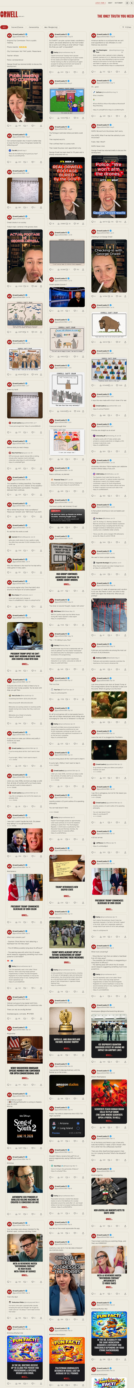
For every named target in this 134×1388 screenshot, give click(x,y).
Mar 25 (112, 1007)
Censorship (34, 27)
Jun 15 (70, 538)
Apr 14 (112, 863)
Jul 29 (28, 218)
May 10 (112, 646)
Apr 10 (70, 914)
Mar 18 (28, 1096)
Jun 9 (28, 561)
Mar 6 (70, 1224)
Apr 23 (112, 733)
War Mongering (51, 27)
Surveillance (17, 27)
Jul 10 (28, 343)
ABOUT (110, 3)
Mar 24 (28, 1030)
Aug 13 (112, 83)
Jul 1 (111, 426)
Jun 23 (112, 507)
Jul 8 (69, 368)
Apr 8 (70, 1003)
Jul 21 (112, 233)
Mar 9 (70, 1188)
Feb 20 (112, 1370)
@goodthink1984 (19, 37)
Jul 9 (111, 353)
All (4, 27)
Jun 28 (70, 470)
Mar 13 (112, 1138)
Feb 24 (112, 1305)
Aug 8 (70, 83)
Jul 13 (70, 322)
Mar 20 (70, 1066)
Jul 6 (27, 173)
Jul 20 (70, 235)
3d (27, 36)
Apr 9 (28, 933)
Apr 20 (112, 833)
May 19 (70, 636)
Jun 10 (112, 553)
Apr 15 (70, 850)
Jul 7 (27, 385)
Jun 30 (28, 443)
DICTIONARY (119, 3)
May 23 (70, 602)
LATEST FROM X (100, 3)
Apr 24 (28, 682)
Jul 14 (28, 297)
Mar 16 (70, 1110)
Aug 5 (28, 137)
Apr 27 (70, 680)
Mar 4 (70, 1244)
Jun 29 (112, 462)
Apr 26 (112, 680)
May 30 (112, 585)
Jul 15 (70, 280)
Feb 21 (70, 1330)
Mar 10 (28, 1159)
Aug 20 (70, 36)
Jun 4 (28, 583)
